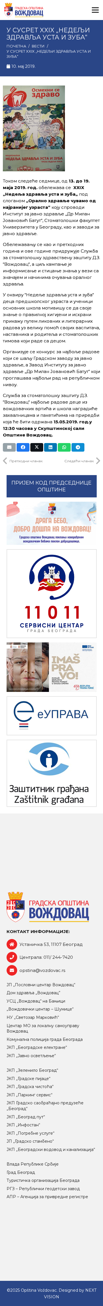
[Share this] (23, 447)
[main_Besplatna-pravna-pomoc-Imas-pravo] (52, 667)
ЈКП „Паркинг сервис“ (29, 1094)
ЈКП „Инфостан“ (23, 1125)
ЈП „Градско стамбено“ (30, 1141)
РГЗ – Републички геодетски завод (43, 1188)
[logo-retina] (23, 10)
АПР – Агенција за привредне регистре (47, 1196)
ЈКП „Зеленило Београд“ (32, 1070)
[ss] (51, 594)
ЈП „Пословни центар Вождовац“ (41, 984)
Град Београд (21, 1172)
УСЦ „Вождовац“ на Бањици (36, 1001)
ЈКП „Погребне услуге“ (30, 1133)
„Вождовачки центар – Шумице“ (40, 1009)
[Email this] (9, 447)
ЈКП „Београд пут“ (26, 1117)
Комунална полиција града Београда (45, 1039)
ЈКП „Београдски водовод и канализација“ (51, 1149)
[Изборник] (95, 10)
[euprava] (51, 716)
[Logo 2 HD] (51, 773)
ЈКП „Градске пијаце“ (28, 1078)
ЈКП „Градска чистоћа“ (30, 1086)
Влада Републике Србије (33, 1164)
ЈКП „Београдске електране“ (37, 1047)
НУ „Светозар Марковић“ (33, 1017)
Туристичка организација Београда (43, 1180)
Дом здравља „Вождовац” (33, 992)
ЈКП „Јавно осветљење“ (31, 1055)
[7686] (52, 523)
